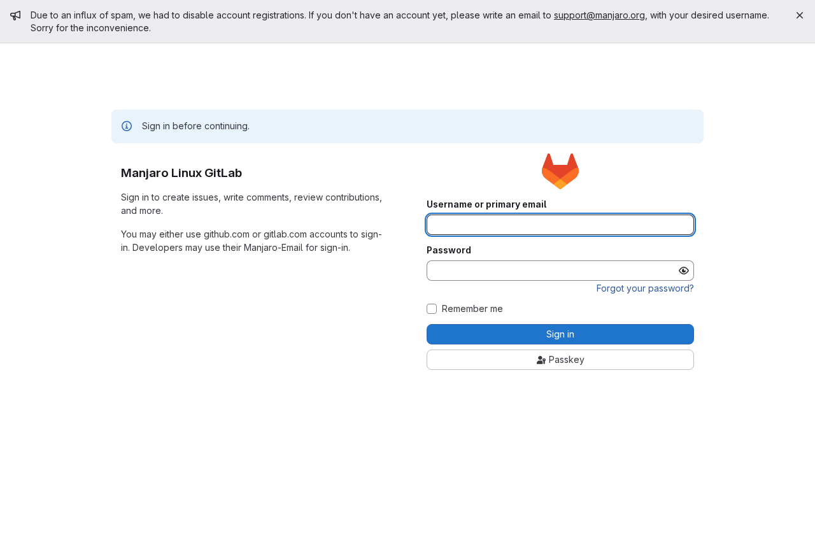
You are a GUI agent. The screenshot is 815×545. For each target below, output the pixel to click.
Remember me (472, 309)
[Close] (799, 15)
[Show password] (684, 270)
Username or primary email (486, 204)
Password (449, 250)
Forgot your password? (645, 288)
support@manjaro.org (599, 15)
